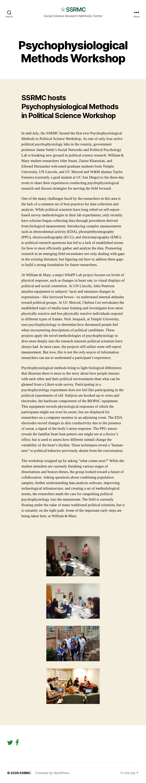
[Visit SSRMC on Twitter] (10, 744)
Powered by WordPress (52, 773)
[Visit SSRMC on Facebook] (17, 744)
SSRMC (25, 773)
